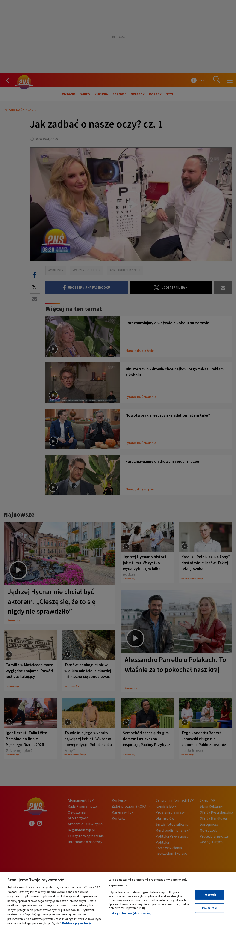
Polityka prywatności (77, 923)
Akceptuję (209, 895)
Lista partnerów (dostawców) (130, 913)
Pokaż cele (209, 908)
